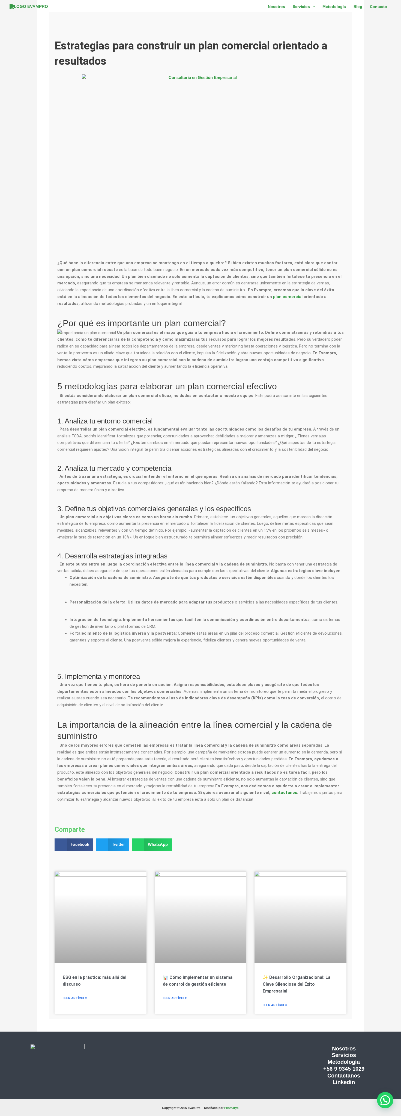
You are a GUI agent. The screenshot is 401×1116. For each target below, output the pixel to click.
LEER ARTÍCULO (75, 998)
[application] (312, 6)
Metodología (344, 1062)
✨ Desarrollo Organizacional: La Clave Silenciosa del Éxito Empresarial (296, 984)
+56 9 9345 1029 (343, 1069)
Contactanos (343, 1076)
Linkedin (344, 1082)
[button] (74, 844)
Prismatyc (231, 1107)
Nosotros (344, 1049)
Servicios (344, 1055)
